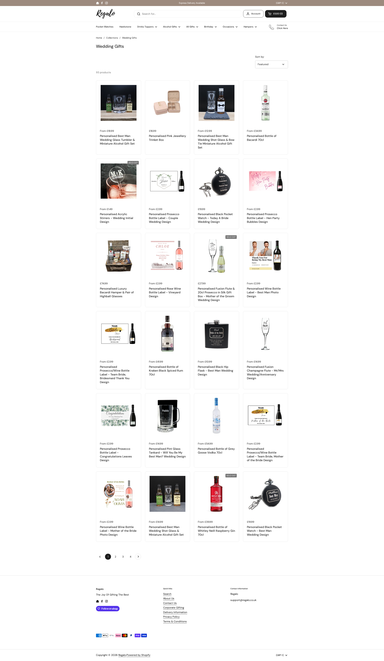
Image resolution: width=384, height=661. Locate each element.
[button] (275, 14)
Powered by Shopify (138, 655)
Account (255, 13)
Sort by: (259, 56)
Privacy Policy (171, 616)
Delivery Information (175, 612)
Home (99, 37)
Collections (112, 37)
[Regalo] (106, 14)
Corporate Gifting (173, 607)
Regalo (122, 655)
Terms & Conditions (175, 621)
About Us (168, 598)
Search (167, 594)
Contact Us (170, 603)
